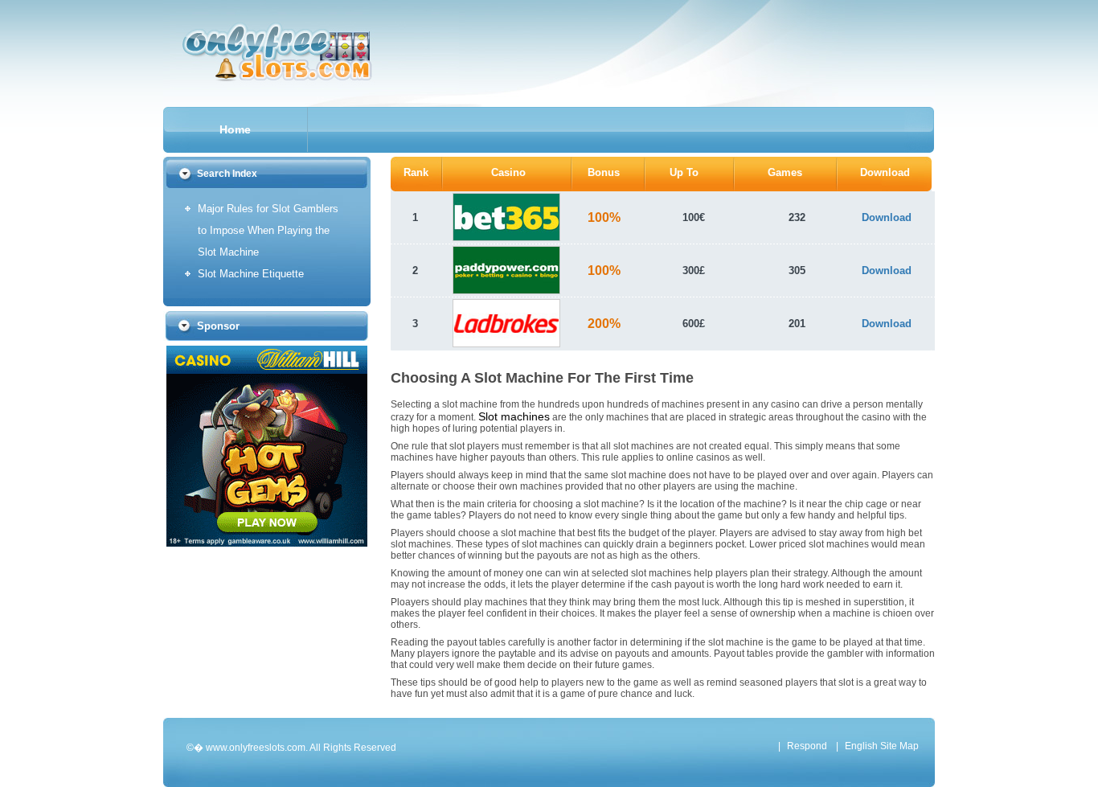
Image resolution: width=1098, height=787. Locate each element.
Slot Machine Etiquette (251, 274)
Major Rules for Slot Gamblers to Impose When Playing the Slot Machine (268, 230)
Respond (807, 746)
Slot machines (514, 416)
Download (887, 217)
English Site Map (882, 746)
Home (235, 129)
